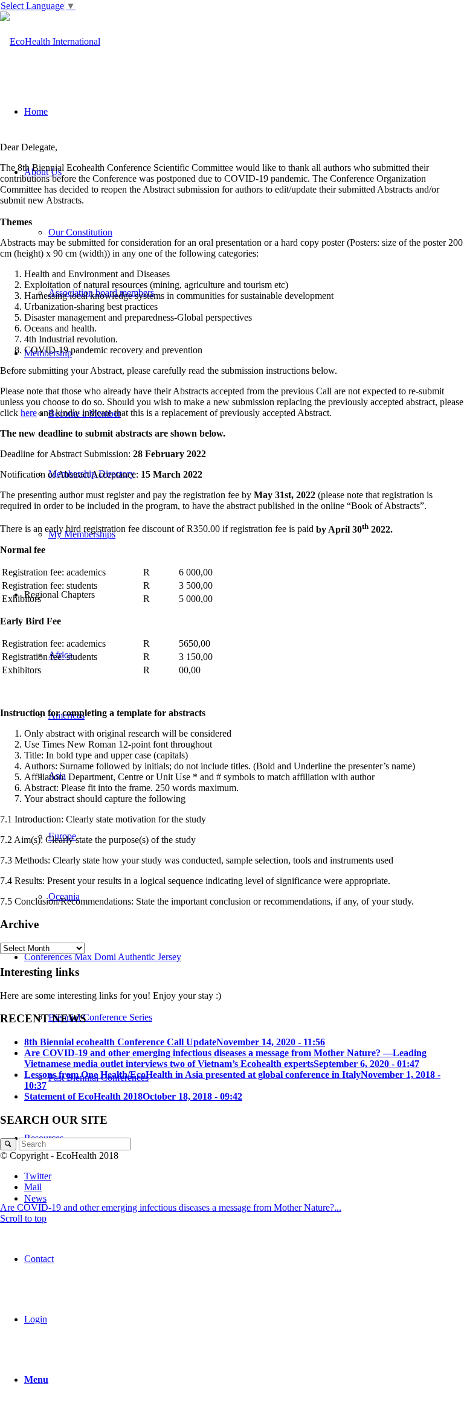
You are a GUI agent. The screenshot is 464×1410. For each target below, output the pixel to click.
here (29, 413)
